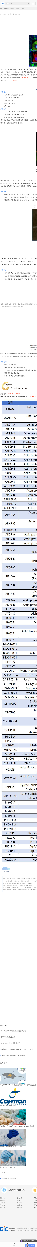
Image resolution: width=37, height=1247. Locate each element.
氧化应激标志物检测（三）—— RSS (11, 1105)
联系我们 (2, 1203)
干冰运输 (19, 1203)
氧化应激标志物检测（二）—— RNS (11, 1146)
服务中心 (2, 1198)
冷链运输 (19, 1207)
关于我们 (2, 1200)
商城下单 (2, 1207)
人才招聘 (2, 1205)
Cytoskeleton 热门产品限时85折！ (11, 1043)
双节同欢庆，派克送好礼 (8, 1037)
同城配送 (19, 1200)
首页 (14, 14)
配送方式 (19, 1198)
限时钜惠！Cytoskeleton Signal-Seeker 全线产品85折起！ (18, 1049)
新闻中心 (20, 14)
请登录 (17, 8)
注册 (23, 8)
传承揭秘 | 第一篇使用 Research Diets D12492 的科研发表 (17, 1126)
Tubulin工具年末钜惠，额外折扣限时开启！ (14, 1031)
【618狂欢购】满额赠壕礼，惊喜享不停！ (14, 1055)
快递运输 (19, 1205)
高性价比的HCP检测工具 (7, 1167)
